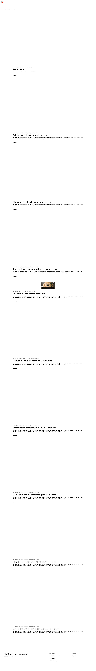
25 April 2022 (15, 559)
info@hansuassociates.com (16, 654)
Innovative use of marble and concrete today (33, 360)
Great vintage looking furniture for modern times (34, 427)
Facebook (74, 653)
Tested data (18, 69)
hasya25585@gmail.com (28, 67)
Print (25, 291)
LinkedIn (73, 656)
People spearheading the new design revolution (34, 562)
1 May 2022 (15, 199)
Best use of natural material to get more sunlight (34, 494)
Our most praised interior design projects (31, 293)
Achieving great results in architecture (30, 135)
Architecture (20, 132)
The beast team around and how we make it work (35, 269)
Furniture (20, 67)
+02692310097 (52, 660)
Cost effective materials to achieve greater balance (36, 629)
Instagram (74, 655)
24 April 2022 (15, 626)
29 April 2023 (15, 67)
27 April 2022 (15, 425)
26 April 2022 (15, 492)
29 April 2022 (15, 291)
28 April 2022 (15, 358)
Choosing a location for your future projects (32, 202)
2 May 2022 (15, 132)
